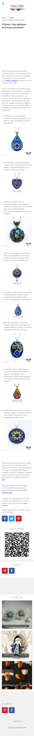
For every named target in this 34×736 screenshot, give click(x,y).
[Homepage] (17, 8)
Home (4, 18)
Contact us (17, 721)
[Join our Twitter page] (12, 519)
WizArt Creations (12, 80)
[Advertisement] (17, 51)
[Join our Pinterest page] (19, 519)
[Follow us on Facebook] (12, 710)
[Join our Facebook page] (5, 519)
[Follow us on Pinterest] (5, 710)
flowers (11, 18)
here (3, 480)
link (25, 503)
